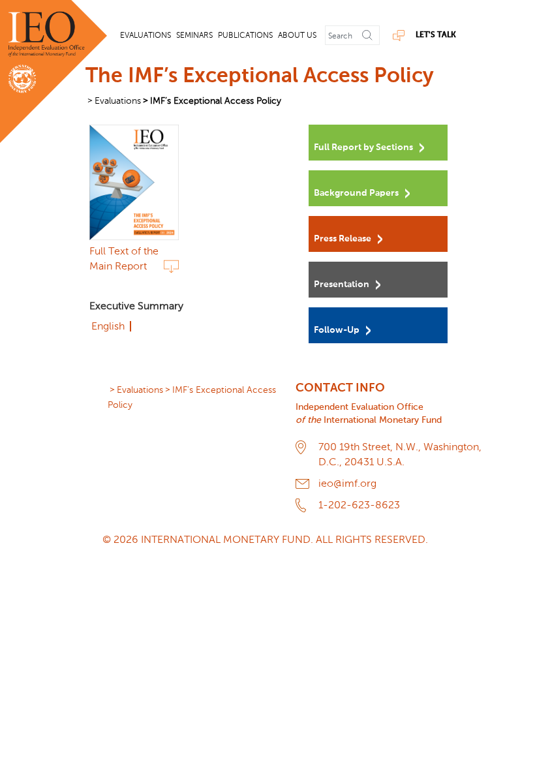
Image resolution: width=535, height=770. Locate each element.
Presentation (341, 284)
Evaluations (145, 35)
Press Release (342, 238)
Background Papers (356, 193)
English (108, 326)
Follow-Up (336, 330)
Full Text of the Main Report (124, 258)
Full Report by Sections (363, 147)
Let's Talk (436, 35)
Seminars (194, 35)
